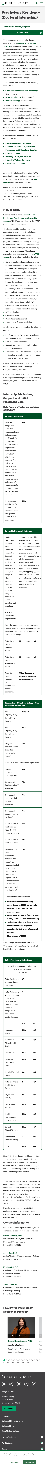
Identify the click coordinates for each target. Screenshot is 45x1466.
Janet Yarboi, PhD (10, 1284)
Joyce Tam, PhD (10, 1253)
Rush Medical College (10, 1431)
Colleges (5, 1416)
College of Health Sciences (12, 1421)
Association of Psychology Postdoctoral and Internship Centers (20, 217)
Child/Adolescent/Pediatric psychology (21, 90)
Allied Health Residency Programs (17, 26)
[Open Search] (37, 3)
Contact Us (9, 1408)
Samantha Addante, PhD (20, 1341)
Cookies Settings (14, 1462)
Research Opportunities (15, 163)
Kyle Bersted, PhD (11, 1267)
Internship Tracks (12, 153)
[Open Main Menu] (41, 3)
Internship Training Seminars (17, 160)
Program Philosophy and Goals (18, 143)
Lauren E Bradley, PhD (12, 1235)
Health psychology (13, 97)
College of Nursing (9, 1426)
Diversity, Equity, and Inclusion (18, 156)
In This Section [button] (22, 33)
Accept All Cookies (29, 1462)
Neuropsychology (12, 100)
